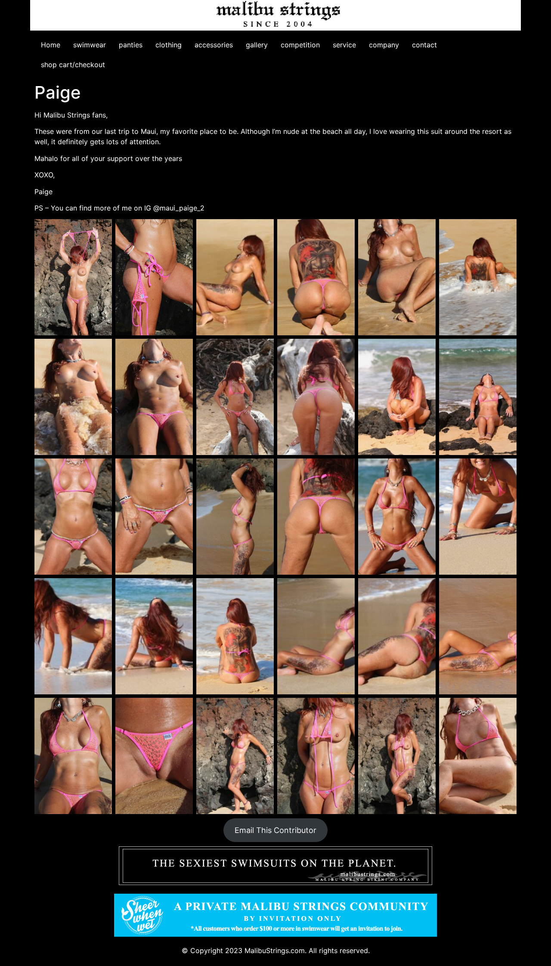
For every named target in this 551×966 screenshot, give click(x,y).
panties (130, 44)
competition (300, 44)
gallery (257, 44)
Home (50, 44)
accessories (214, 44)
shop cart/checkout (73, 64)
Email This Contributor (275, 830)
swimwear (89, 44)
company (384, 44)
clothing (168, 44)
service (344, 44)
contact (424, 44)
